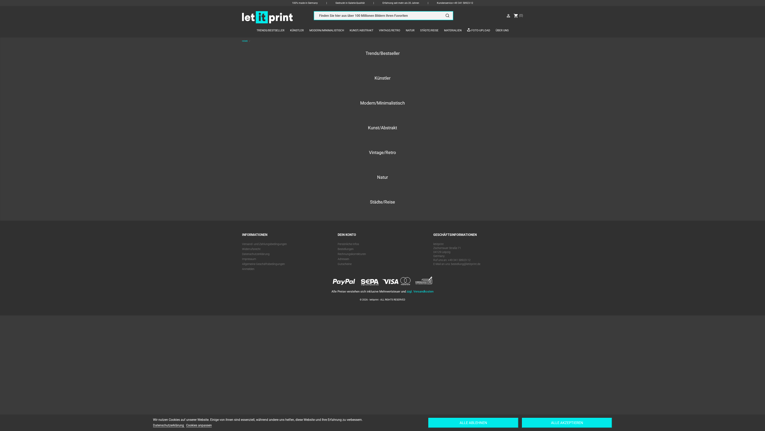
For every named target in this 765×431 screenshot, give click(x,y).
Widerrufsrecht (251, 249)
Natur (410, 30)
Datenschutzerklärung (256, 254)
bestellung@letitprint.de (465, 264)
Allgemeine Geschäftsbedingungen (263, 264)
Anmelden (248, 269)
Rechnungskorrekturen (352, 254)
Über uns (502, 30)
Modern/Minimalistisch (326, 30)
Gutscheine (345, 264)
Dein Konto (347, 235)
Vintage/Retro (389, 30)
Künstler (297, 30)
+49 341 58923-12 (463, 3)
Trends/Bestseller (270, 30)
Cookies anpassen (199, 425)
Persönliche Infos (348, 244)
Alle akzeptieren (567, 423)
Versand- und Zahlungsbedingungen (264, 244)
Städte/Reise (429, 30)
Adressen (343, 259)
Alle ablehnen (473, 423)
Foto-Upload (480, 30)
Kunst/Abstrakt (361, 30)
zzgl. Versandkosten (420, 291)
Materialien (453, 30)
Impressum (249, 259)
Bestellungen (346, 249)
